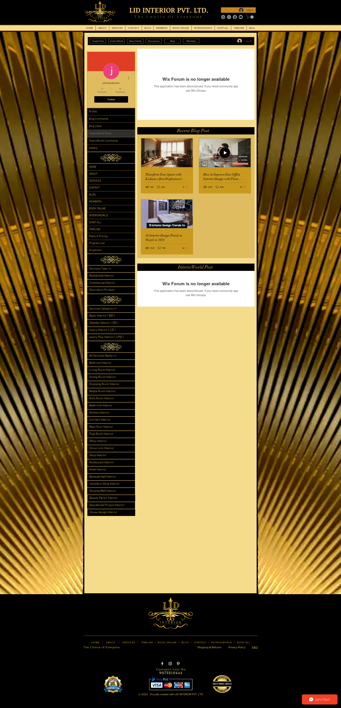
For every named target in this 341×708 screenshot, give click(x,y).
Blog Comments (98, 119)
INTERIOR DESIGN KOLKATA (117, 653)
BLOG (92, 195)
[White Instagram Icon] (170, 663)
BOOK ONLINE (97, 208)
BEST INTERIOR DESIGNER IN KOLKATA (167, 653)
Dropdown (95, 250)
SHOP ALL (95, 222)
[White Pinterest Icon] (178, 663)
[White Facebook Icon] (162, 663)
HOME (92, 167)
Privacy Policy (236, 647)
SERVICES (95, 181)
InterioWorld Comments (103, 141)
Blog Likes (95, 126)
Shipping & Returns (209, 647)
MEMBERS (95, 201)
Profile (93, 111)
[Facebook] (235, 17)
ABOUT (93, 174)
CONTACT (94, 188)
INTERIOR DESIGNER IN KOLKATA (220, 653)
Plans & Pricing (98, 236)
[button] (250, 17)
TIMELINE (94, 229)
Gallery (93, 148)
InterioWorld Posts (100, 133)
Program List (97, 243)
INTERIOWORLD (98, 215)
